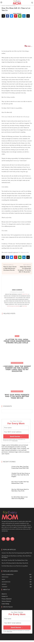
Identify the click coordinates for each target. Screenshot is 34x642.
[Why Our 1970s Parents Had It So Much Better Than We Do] (17, 381)
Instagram (10, 306)
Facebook (17, 306)
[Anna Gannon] (17, 282)
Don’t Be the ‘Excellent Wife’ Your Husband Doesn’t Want (15, 560)
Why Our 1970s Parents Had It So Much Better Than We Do (17, 396)
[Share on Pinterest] (15, 16)
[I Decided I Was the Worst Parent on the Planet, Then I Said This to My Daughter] (17, 353)
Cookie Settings (5, 603)
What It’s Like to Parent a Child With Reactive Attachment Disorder (9, 268)
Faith (17, 336)
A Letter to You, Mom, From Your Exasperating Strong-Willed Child (17, 341)
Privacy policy (15, 440)
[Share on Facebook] (7, 16)
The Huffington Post (23, 252)
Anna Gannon (17, 13)
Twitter (24, 306)
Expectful (25, 294)
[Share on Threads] (28, 16)
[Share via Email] (19, 16)
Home (3, 5)
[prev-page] (15, 402)
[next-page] (18, 402)
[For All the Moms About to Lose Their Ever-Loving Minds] (6, 498)
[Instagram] (8, 539)
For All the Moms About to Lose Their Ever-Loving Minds (15, 566)
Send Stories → (16, 436)
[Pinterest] (12, 539)
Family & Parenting (10, 5)
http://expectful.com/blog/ (17, 292)
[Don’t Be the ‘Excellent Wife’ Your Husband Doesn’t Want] (6, 483)
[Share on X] (3, 16)
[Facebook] (3, 539)
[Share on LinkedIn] (24, 16)
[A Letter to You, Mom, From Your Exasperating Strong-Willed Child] (17, 326)
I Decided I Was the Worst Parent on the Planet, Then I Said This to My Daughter (17, 368)
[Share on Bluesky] (11, 16)
